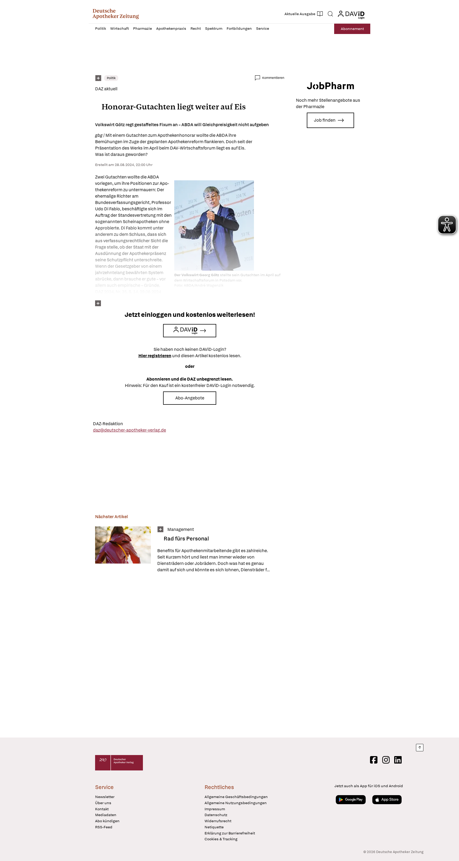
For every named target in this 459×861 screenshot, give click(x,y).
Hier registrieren (154, 356)
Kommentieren (273, 78)
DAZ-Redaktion (108, 424)
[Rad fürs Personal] (123, 549)
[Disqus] (189, 656)
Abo (352, 28)
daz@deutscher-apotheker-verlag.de (129, 430)
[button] (115, 13)
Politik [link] (111, 78)
